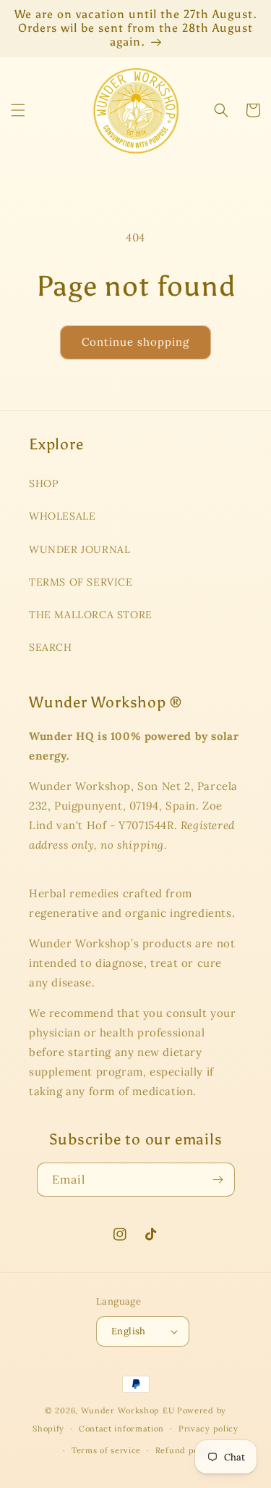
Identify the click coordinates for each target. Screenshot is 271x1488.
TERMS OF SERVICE (81, 582)
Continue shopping (135, 342)
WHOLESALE (62, 516)
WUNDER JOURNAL (79, 549)
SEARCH (50, 647)
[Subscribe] (218, 1180)
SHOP (43, 483)
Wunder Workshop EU (128, 1410)
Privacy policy (208, 1428)
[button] (18, 110)
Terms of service (106, 1450)
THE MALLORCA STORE (90, 614)
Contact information (121, 1428)
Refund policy (184, 1450)
